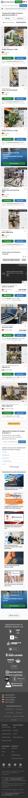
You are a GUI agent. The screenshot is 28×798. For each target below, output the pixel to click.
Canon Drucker (10, 712)
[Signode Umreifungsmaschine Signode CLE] (14, 354)
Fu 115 (4, 464)
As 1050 (4, 452)
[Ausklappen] (14, 64)
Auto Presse (5, 458)
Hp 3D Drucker (19, 709)
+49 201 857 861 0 (10, 695)
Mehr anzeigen (14, 467)
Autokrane (14, 720)
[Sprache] (24, 1)
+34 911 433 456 (9, 702)
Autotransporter (9, 709)
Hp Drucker (19, 712)
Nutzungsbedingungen (7, 795)
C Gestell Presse (6, 461)
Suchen (24, 5)
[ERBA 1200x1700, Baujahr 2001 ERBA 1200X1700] (14, 393)
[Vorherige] (2, 36)
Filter (8, 18)
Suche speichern (14, 423)
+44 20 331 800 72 (10, 700)
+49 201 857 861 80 (10, 697)
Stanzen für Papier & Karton (11, 260)
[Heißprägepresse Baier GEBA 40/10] (14, 219)
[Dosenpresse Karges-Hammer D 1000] (14, 36)
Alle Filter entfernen (9, 22)
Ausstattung (5, 455)
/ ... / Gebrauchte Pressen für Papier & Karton (15, 8)
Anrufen (21, 58)
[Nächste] (25, 36)
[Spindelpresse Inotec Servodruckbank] (14, 77)
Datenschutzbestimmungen (12, 793)
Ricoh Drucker (7, 716)
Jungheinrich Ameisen (18, 716)
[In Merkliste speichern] (25, 48)
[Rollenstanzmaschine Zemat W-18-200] (14, 314)
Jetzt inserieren (14, 163)
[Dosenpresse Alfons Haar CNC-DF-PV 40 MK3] (14, 177)
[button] (26, 1)
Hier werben (14, 615)
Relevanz (20, 18)
